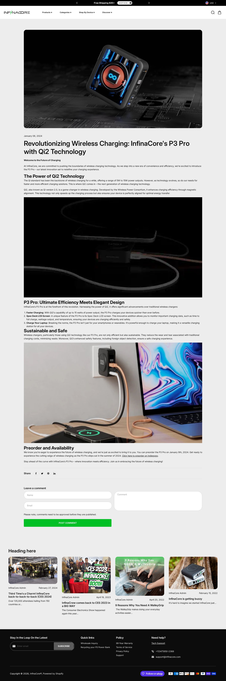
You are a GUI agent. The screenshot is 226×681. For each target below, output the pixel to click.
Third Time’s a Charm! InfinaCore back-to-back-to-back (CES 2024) (30, 595)
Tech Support (158, 643)
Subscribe (64, 646)
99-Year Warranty (124, 643)
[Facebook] (36, 473)
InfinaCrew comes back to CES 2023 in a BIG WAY (86, 604)
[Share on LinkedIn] (54, 473)
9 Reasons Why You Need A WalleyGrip (139, 605)
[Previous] (77, 3)
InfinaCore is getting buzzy (185, 598)
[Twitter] (42, 473)
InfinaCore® (36, 673)
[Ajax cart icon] (219, 12)
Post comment (68, 523)
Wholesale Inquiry (89, 643)
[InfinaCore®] (17, 12)
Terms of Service (124, 647)
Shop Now (123, 3)
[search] (212, 12)
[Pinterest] (48, 473)
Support (120, 655)
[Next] (149, 3)
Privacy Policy (122, 651)
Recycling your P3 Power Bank (95, 647)
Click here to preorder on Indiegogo (140, 455)
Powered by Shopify (53, 673)
